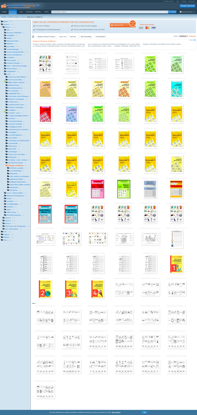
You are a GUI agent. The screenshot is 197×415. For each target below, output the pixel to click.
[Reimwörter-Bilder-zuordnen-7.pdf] (45, 323)
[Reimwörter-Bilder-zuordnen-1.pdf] (176, 323)
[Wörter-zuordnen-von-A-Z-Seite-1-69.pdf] (176, 248)
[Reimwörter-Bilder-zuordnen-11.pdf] (71, 348)
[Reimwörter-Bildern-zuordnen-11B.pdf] (124, 373)
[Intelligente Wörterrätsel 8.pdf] (176, 98)
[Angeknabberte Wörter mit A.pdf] (150, 198)
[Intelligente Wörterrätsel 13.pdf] (176, 173)
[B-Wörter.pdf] (45, 298)
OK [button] (144, 412)
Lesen (23, 17)
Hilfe (177, 1)
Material (38, 12)
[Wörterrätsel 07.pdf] (150, 148)
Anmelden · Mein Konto (187, 6)
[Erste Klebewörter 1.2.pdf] (71, 223)
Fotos (46, 12)
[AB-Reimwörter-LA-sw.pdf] (71, 273)
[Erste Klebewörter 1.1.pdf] (45, 223)
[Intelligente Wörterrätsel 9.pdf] (45, 123)
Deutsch (13, 12)
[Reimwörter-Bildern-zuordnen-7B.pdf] (45, 398)
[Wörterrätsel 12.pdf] (124, 173)
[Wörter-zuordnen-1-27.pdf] (71, 73)
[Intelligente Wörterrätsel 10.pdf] (71, 123)
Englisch (29, 12)
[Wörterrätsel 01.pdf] (150, 123)
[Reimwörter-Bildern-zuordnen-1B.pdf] (124, 348)
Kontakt (184, 1)
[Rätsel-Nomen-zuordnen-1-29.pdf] (97, 70)
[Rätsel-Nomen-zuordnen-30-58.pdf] (124, 70)
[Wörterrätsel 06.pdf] (124, 148)
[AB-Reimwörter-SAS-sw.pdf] (150, 273)
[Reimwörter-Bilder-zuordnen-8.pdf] (97, 323)
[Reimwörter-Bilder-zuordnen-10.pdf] (45, 348)
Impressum (192, 1)
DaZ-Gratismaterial (13, 229)
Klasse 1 (17, 17)
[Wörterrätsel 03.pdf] (45, 148)
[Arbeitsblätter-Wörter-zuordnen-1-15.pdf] (124, 245)
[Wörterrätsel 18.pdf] (71, 198)
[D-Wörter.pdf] (71, 298)
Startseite (4, 17)
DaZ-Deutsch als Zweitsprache (17, 226)
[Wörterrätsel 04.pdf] (71, 148)
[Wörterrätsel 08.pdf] (176, 148)
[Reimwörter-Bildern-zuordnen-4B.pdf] (150, 373)
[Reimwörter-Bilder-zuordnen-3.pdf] (124, 323)
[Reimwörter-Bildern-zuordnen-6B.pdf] (176, 348)
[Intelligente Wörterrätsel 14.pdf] (45, 198)
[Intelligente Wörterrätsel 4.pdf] (71, 98)
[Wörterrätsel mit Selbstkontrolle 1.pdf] (97, 198)
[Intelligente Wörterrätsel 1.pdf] (150, 73)
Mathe (4, 12)
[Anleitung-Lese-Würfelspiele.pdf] (45, 245)
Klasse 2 (10, 218)
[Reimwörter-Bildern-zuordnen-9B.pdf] (97, 373)
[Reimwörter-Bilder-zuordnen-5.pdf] (176, 295)
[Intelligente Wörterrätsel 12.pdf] (124, 123)
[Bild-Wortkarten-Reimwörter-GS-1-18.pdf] (150, 223)
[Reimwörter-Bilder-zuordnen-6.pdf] (124, 295)
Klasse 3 (10, 220)
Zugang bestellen (124, 24)
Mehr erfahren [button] (116, 412)
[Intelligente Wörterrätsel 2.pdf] (176, 73)
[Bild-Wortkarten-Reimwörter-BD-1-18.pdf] (97, 223)
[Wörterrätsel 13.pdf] (150, 173)
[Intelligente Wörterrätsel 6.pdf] (124, 98)
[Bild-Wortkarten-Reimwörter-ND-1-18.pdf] (124, 223)
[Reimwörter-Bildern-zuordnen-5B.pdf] (150, 348)
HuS (21, 12)
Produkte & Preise (169, 1)
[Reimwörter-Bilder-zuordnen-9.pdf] (150, 323)
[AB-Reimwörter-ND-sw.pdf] (45, 273)
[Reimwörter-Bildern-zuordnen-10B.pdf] (71, 373)
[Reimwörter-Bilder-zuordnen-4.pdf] (150, 295)
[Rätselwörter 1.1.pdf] (124, 198)
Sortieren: (176, 36)
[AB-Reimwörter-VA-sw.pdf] (97, 273)
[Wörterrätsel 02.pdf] (176, 123)
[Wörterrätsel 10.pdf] (71, 173)
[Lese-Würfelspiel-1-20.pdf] (97, 245)
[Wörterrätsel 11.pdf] (97, 173)
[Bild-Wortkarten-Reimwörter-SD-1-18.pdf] (45, 73)
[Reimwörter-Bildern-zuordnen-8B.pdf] (176, 373)
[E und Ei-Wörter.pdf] (97, 298)
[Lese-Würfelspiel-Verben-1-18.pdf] (71, 245)
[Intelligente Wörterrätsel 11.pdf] (97, 123)
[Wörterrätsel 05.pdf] (97, 148)
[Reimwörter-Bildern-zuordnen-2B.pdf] (97, 348)
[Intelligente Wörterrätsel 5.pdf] (97, 98)
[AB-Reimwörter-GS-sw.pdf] (124, 273)
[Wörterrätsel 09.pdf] (45, 173)
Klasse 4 (10, 223)
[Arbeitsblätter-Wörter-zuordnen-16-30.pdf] (150, 245)
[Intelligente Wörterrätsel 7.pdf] (150, 98)
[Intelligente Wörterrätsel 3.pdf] (45, 98)
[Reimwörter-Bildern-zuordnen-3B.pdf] (45, 373)
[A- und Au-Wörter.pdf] (176, 273)
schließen (191, 40)
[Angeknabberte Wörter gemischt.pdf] (176, 198)
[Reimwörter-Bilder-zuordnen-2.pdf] (71, 323)
